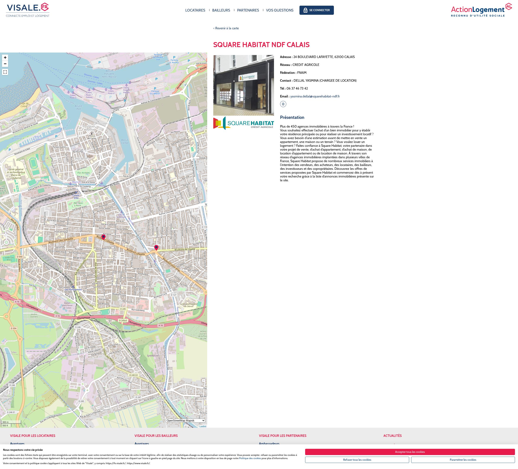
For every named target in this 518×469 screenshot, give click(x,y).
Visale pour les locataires (32, 436)
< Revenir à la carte (226, 28)
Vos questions (279, 10)
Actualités (392, 436)
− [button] (5, 63)
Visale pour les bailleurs (156, 436)
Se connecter (319, 10)
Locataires (195, 10)
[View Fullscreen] (5, 72)
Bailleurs (221, 10)
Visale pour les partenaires (282, 436)
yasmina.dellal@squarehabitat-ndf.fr (315, 96)
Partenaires (248, 10)
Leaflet (203, 426)
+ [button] (5, 57)
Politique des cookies (250, 458)
